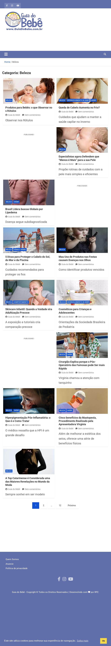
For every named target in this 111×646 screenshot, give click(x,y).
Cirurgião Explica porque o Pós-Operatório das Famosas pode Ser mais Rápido (82, 365)
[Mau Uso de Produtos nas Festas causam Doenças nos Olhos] (82, 240)
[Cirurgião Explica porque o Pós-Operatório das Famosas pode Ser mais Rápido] (82, 345)
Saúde (93, 100)
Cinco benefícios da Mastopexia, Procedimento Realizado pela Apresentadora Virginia (77, 421)
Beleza (9, 100)
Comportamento (21, 302)
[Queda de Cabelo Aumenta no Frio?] (82, 91)
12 (60, 505)
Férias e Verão (20, 249)
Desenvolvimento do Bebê (78, 100)
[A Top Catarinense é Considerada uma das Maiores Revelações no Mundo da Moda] (28, 461)
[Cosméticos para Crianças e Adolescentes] (82, 292)
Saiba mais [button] (82, 641)
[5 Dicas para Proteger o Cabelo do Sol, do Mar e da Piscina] (28, 240)
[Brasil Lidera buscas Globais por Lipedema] (28, 192)
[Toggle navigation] (6, 54)
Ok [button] (103, 641)
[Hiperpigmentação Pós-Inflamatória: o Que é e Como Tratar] (28, 401)
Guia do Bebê (14, 115)
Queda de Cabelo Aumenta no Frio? (79, 107)
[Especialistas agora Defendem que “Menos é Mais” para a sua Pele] (82, 140)
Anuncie (9, 564)
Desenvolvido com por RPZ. (84, 592)
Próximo (72, 505)
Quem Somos (12, 559)
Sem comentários (32, 115)
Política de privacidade (16, 568)
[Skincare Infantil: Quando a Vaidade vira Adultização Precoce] (28, 292)
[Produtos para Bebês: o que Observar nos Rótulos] (28, 91)
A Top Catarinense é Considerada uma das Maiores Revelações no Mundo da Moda (27, 481)
